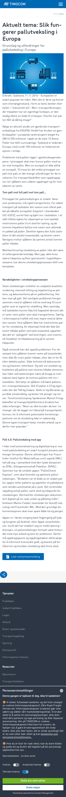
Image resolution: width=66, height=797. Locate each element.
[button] (3, 574)
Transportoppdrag (13, 636)
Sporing (7, 643)
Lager (5, 615)
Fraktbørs (8, 601)
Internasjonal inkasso (15, 657)
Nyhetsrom (9, 674)
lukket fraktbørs (12, 608)
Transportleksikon (13, 681)
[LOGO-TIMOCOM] (14, 4)
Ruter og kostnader (13, 629)
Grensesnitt (9, 650)
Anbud (6, 622)
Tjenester (8, 593)
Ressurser (8, 667)
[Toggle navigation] (61, 4)
